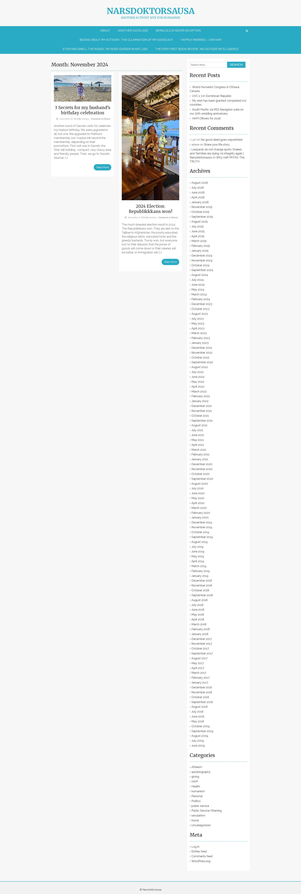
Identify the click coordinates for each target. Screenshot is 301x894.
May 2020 (197, 498)
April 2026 (197, 197)
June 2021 (197, 435)
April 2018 (197, 619)
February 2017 (200, 677)
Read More (102, 167)
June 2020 (198, 493)
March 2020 (199, 508)
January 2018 (199, 634)
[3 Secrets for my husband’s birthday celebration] (82, 88)
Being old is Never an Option (178, 30)
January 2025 (200, 250)
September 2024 (202, 270)
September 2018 (202, 595)
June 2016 (197, 716)
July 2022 (197, 372)
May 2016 (197, 721)
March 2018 (198, 624)
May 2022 (197, 381)
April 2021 (197, 444)
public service (200, 806)
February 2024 (200, 299)
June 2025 (197, 231)
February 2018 (200, 629)
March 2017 (198, 672)
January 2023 (200, 343)
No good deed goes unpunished (221, 139)
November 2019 (201, 527)
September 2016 (202, 702)
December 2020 (201, 464)
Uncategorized (200, 825)
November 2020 (202, 469)
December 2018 (201, 580)
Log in (195, 846)
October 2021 (200, 415)
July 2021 (197, 430)
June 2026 (198, 192)
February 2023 (200, 338)
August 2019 (199, 542)
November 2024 (202, 260)
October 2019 (200, 532)
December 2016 (201, 687)
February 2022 (200, 396)
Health (195, 786)
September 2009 (202, 731)
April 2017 (197, 668)
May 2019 (197, 556)
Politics (196, 801)
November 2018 (201, 585)
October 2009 (200, 726)
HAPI (194, 781)
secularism (198, 815)
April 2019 (197, 561)
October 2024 (200, 265)
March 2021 (198, 449)
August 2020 (199, 483)
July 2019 (197, 546)
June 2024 (198, 284)
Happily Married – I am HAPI (201, 39)
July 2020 (197, 488)
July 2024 (197, 279)
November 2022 (201, 352)
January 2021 (199, 459)
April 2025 (197, 236)
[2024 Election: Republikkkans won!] (150, 137)
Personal (197, 796)
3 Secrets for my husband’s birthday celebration (82, 110)
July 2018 (197, 605)
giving (195, 776)
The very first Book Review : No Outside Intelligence (196, 49)
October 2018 (200, 590)
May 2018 (197, 614)
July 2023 (197, 318)
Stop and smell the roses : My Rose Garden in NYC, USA (105, 49)
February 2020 (200, 512)
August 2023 (199, 313)
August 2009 (199, 736)
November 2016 (201, 692)
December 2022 (201, 347)
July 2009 (197, 740)
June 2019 (197, 551)
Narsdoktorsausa (151, 11)
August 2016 (199, 706)
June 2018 (197, 609)
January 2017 (199, 682)
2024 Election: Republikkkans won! (150, 209)
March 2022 (199, 391)
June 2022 (197, 377)
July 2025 (197, 226)
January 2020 (200, 517)
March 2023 (199, 333)
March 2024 (199, 294)
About (105, 30)
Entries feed (199, 851)
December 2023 (201, 304)
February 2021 (200, 454)
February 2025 (200, 245)
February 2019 (200, 571)
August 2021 (199, 425)
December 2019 (201, 522)
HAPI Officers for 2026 (206, 118)
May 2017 (197, 663)
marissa (85, 118)
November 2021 (201, 410)
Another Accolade (133, 30)
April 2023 (197, 328)
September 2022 (202, 362)
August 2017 (199, 658)
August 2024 (199, 275)
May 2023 (197, 323)
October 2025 (200, 211)
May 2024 (197, 289)
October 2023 (200, 309)
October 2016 (200, 697)
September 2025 (202, 216)
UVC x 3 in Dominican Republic (211, 96)
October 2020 (200, 474)
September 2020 (202, 478)
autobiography (200, 772)
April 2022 (197, 386)
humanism (198, 791)
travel (195, 820)
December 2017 (201, 639)
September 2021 (202, 420)
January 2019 (199, 576)
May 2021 (197, 440)
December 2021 (201, 406)
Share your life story (217, 144)
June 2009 (198, 745)
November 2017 (201, 643)
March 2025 (199, 241)
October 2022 (200, 357)
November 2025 (201, 207)
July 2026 (197, 187)
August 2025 (199, 221)
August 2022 (199, 367)
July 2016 (197, 711)
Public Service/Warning (206, 810)
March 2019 (198, 566)
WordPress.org (200, 861)
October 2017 (200, 648)
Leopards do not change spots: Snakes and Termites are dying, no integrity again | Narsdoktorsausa (217, 153)
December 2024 (201, 255)
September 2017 (202, 653)
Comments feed (202, 856)
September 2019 (202, 537)
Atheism (196, 767)
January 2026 (200, 202)
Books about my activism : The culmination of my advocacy (126, 39)
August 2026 (199, 182)
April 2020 (197, 503)
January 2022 (200, 401)
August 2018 (199, 600)
